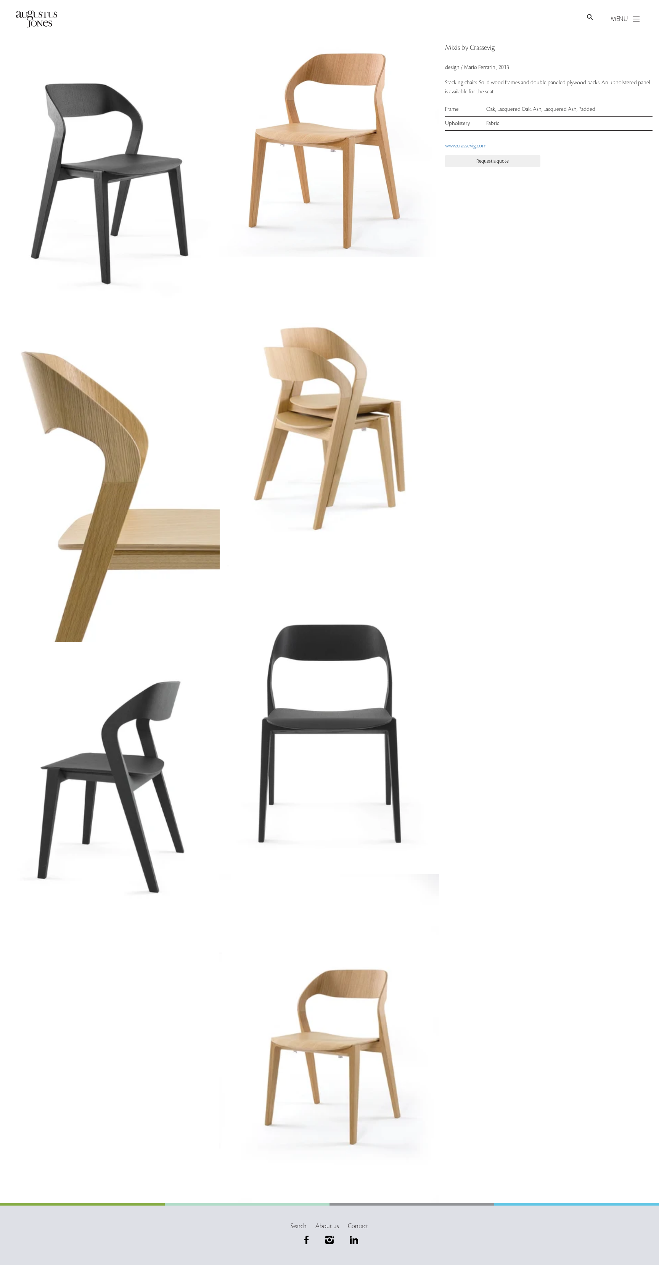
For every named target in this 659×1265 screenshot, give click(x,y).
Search (299, 1226)
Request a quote (492, 161)
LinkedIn (352, 1239)
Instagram (329, 1239)
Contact (358, 1226)
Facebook (306, 1239)
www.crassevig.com (466, 145)
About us (327, 1226)
